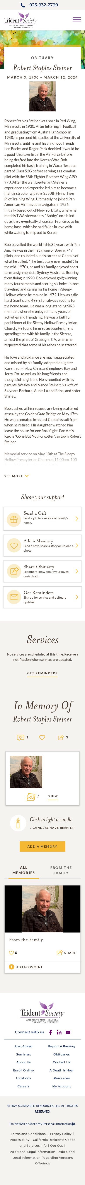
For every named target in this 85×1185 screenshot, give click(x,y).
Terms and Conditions (28, 1134)
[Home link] (20, 20)
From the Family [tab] (61, 870)
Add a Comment (29, 967)
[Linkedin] (59, 1032)
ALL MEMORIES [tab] (23, 870)
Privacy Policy (60, 1134)
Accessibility (19, 1140)
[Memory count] (20, 737)
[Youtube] (68, 1032)
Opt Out (56, 1146)
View (53, 796)
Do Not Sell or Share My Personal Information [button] (41, 1123)
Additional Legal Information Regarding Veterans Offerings (43, 1157)
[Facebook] (50, 1032)
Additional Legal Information (32, 1152)
